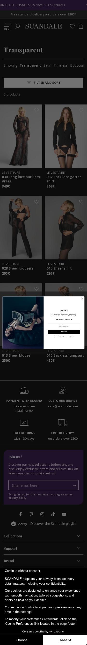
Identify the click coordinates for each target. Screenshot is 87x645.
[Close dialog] (82, 298)
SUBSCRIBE (64, 332)
